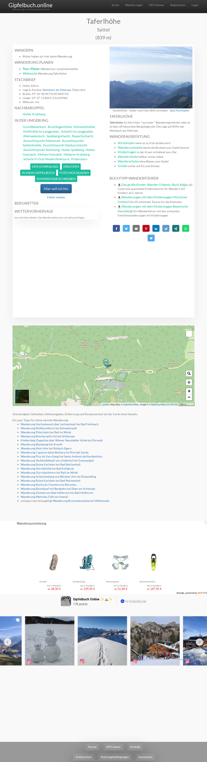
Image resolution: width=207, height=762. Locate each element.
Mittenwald (101, 500)
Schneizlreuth (68, 428)
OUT (202, 593)
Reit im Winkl (62, 432)
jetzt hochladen (179, 110)
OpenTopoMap (158, 404)
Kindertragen (127, 152)
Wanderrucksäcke (130, 147)
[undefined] (189, 334)
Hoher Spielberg (72, 150)
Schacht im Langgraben (77, 131)
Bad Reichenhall (70, 464)
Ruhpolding (88, 476)
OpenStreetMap (131, 404)
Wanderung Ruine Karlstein (38, 464)
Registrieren (178, 5)
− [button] (189, 397)
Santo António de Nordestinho (83, 456)
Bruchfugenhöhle (60, 127)
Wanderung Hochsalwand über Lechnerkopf (48, 424)
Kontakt (135, 746)
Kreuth (58, 444)
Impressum (145, 757)
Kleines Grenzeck (50, 154)
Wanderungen (134, 5)
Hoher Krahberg (34, 114)
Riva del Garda (79, 452)
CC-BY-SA (172, 404)
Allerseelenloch (34, 136)
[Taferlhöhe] (106, 364)
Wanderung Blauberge (35, 444)
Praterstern (79, 159)
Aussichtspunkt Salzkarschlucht (65, 145)
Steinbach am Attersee (57, 89)
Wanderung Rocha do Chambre (40, 484)
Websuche (30, 73)
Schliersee (68, 436)
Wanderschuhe (128, 161)
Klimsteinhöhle (84, 127)
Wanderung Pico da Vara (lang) (40, 456)
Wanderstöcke (128, 156)
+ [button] (189, 391)
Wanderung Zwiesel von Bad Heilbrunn (45, 492)
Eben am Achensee (83, 488)
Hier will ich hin (56, 188)
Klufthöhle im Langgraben (41, 131)
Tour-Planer (31, 69)
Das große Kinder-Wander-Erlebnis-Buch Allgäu (154, 184)
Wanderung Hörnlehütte (36, 468)
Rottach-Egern (62, 448)
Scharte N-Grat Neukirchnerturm (46, 159)
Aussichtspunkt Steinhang (41, 150)
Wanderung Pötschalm (35, 432)
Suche (115, 5)
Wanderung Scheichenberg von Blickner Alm (48, 476)
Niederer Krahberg (76, 154)
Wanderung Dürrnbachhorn (38, 472)
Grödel (122, 166)
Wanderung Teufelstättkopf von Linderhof (47, 460)
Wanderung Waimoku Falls (37, 496)
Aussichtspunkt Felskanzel (41, 140)
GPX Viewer (156, 5)
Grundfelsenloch (34, 127)
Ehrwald (97, 440)
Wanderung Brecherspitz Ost (39, 436)
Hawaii (63, 496)
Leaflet (105, 404)
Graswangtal (86, 460)
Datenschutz (84, 757)
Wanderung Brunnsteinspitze (71, 500)
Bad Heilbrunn (84, 492)
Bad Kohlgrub (65, 468)
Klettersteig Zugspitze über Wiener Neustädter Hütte (54, 440)
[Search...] (189, 373)
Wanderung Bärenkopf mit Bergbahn (44, 488)
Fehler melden (56, 197)
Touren (92, 746)
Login (195, 5)
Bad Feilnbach (90, 424)
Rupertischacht (82, 136)
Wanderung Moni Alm (34, 448)
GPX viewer (113, 746)
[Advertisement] (151, 271)
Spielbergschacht (58, 136)
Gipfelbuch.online (30, 5)
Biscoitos (70, 484)
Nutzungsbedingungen (115, 757)
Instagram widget (188, 659)
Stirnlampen (126, 143)
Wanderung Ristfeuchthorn (38, 428)
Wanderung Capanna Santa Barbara (43, 452)
